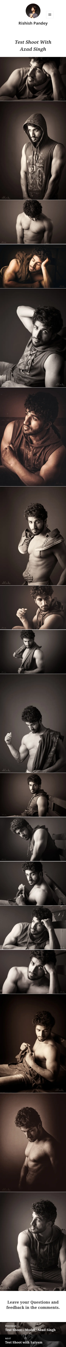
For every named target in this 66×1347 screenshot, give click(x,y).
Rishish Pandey (33, 23)
